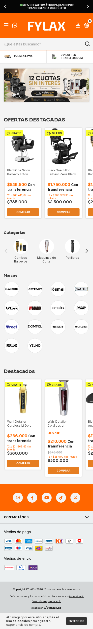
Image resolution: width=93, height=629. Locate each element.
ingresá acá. (76, 596)
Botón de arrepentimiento (46, 601)
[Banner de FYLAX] (46, 85)
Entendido (76, 621)
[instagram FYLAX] (18, 498)
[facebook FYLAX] (32, 498)
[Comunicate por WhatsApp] (14, 26)
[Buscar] (87, 43)
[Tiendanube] (46, 608)
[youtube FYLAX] (47, 498)
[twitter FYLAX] (75, 498)
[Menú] (7, 25)
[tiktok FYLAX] (61, 498)
